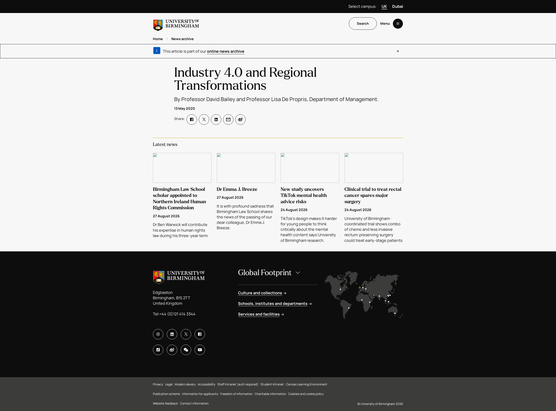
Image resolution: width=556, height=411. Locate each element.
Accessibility (206, 384)
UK (384, 6)
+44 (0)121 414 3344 (177, 313)
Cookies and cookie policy (306, 394)
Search (363, 23)
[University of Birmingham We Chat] (186, 350)
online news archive (225, 51)
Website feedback (165, 403)
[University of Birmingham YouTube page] (200, 350)
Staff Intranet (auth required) (237, 384)
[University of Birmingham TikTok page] (158, 350)
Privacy (158, 384)
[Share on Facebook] (192, 119)
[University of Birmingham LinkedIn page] (172, 334)
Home (158, 38)
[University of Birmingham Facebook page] (200, 334)
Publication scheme (166, 394)
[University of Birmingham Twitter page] (186, 334)
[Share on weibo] (240, 119)
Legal (168, 384)
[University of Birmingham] (176, 23)
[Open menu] (398, 23)
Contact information (194, 403)
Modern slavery (185, 384)
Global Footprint (265, 273)
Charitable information (270, 394)
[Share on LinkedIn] (216, 119)
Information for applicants (200, 394)
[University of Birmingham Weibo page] (172, 350)
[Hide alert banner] (398, 51)
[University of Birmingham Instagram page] (158, 334)
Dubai (397, 6)
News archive (182, 38)
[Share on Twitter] (204, 119)
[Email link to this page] (228, 119)
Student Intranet (272, 384)
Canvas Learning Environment (306, 384)
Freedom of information (236, 394)
